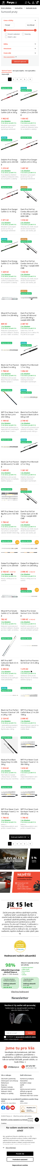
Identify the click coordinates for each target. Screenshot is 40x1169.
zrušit (21, 1039)
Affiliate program (26, 1091)
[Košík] (37, 2)
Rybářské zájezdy (26, 1093)
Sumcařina (18, 8)
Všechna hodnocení (20, 991)
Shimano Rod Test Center (29, 1095)
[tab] (20, 20)
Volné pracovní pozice (28, 1089)
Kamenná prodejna (27, 1079)
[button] (33, 2)
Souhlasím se (11, 1037)
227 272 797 (30, 1066)
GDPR (22, 1085)
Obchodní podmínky (8, 1079)
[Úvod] (12, 3)
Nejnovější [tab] (5, 74)
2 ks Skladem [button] (6, 121)
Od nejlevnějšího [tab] (18, 71)
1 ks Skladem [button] (25, 171)
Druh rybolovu (6, 8)
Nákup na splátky (7, 1093)
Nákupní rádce (6, 1091)
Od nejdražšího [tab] (30, 71)
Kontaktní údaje (25, 1083)
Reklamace (5, 1083)
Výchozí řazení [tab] (7, 71)
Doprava (4, 1085)
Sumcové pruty (31, 8)
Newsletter (24, 1081)
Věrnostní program (8, 1089)
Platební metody (7, 1087)
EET (21, 1087)
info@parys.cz (13, 1067)
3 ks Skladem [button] (6, 423)
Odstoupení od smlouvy (9, 1081)
